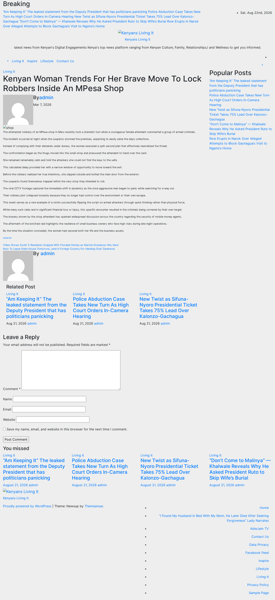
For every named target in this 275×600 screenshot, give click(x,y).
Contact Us (65, 61)
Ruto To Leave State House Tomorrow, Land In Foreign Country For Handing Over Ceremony (59, 248)
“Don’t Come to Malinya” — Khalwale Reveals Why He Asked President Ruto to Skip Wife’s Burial (240, 129)
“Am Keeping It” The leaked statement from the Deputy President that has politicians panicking (36, 307)
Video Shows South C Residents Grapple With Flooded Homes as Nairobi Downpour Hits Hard (60, 245)
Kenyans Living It (137, 39)
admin (46, 97)
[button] (7, 61)
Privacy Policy (258, 585)
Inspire (32, 61)
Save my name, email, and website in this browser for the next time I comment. (67, 429)
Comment (12, 389)
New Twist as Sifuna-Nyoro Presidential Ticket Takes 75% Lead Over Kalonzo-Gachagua (168, 307)
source (7, 237)
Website (9, 420)
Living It (18, 61)
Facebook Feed (257, 553)
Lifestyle (46, 61)
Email (7, 409)
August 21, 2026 (16, 485)
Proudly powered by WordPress (27, 506)
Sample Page (259, 593)
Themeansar (94, 506)
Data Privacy (259, 545)
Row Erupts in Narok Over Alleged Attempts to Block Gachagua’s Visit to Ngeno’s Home (238, 143)
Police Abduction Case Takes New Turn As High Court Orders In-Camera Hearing (101, 307)
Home (264, 508)
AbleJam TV (259, 529)
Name (7, 399)
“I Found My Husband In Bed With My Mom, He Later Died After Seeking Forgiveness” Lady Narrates (214, 518)
